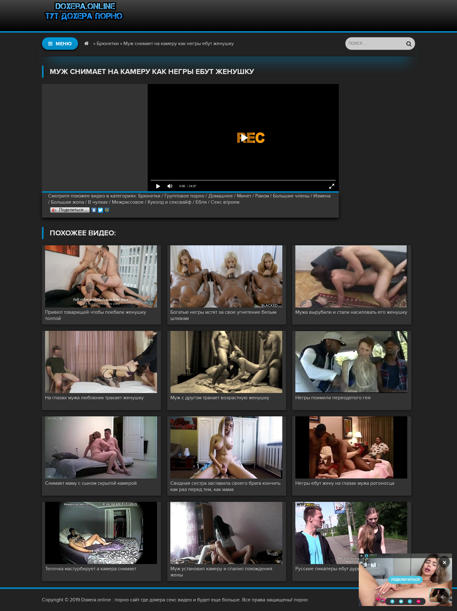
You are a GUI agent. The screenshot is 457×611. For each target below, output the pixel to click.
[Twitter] (100, 208)
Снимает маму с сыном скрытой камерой (91, 483)
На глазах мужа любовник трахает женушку (94, 398)
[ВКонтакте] (94, 208)
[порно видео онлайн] (84, 15)
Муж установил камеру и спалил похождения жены (221, 572)
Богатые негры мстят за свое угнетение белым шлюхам (223, 315)
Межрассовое (128, 202)
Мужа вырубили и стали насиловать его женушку (351, 312)
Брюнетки (149, 196)
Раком (262, 196)
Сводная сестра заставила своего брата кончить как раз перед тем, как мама (225, 486)
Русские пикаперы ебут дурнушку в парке (343, 569)
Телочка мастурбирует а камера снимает (90, 569)
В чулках (98, 202)
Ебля (201, 202)
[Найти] (409, 43)
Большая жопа (67, 202)
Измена (321, 196)
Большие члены (291, 196)
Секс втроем (225, 202)
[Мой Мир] (107, 208)
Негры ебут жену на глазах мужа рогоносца (344, 483)
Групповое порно (184, 196)
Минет (244, 196)
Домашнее (220, 196)
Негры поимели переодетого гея (333, 398)
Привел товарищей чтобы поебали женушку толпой (95, 315)
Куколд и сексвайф (170, 202)
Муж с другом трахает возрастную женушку (219, 398)
